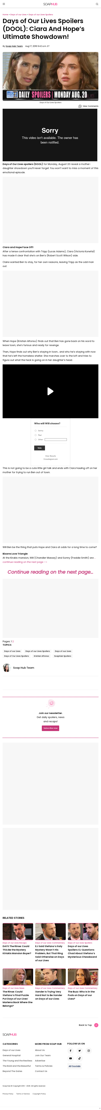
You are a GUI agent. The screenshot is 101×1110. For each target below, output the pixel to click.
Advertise (40, 1060)
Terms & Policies (43, 1065)
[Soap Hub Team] (8, 668)
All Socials (74, 1066)
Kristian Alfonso (41, 656)
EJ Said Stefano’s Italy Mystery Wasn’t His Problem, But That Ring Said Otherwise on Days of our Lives (49, 953)
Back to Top (85, 1025)
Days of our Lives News (13, 988)
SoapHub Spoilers (62, 656)
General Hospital (12, 1055)
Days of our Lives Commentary (50, 943)
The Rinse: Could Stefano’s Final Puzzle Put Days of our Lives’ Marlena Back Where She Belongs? (17, 998)
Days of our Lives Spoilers (38, 651)
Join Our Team (43, 1055)
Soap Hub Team (14, 46)
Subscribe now (50, 728)
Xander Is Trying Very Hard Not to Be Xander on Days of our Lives (48, 995)
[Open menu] (4, 4)
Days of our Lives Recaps (15, 943)
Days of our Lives (12, 651)
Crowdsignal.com (51, 459)
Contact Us (41, 1071)
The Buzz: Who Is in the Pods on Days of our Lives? (81, 995)
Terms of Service (23, 1094)
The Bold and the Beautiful (17, 1065)
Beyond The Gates (12, 1071)
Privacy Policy (8, 1094)
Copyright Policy (39, 1094)
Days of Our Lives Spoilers (16, 656)
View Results (50, 456)
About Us (40, 1050)
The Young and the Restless (17, 1060)
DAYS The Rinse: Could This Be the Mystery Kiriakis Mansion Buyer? (17, 950)
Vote (40, 448)
